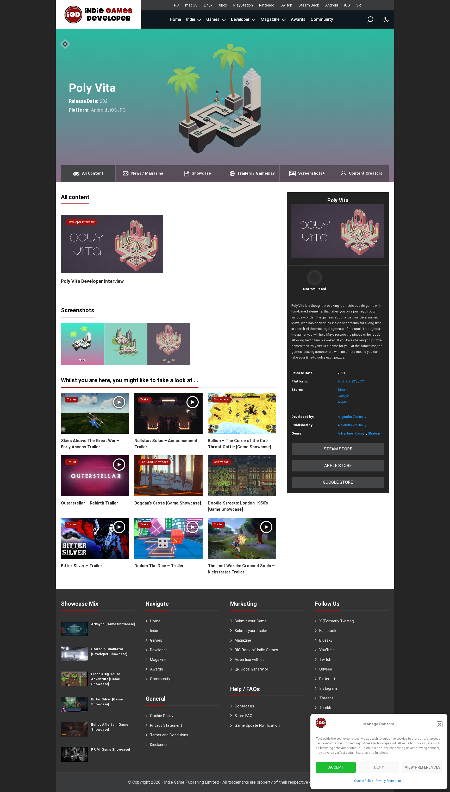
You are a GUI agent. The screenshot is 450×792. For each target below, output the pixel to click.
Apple (342, 402)
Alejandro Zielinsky (352, 417)
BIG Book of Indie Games (256, 650)
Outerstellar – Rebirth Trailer (89, 503)
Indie (190, 19)
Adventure (345, 433)
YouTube (327, 650)
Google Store (338, 482)
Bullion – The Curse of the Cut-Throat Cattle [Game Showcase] (239, 443)
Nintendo (266, 5)
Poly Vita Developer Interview (92, 281)
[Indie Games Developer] (98, 14)
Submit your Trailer (251, 630)
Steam (343, 390)
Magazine (270, 19)
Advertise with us (250, 659)
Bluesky (325, 640)
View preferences (423, 767)
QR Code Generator (251, 669)
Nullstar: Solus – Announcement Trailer (166, 443)
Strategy (374, 433)
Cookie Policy (363, 781)
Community (322, 19)
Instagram (328, 688)
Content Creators (365, 173)
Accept (335, 767)
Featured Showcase (154, 462)
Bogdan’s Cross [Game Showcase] (167, 503)
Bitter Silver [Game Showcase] (107, 701)
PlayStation (243, 5)
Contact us (244, 706)
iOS (347, 5)
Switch (286, 5)
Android (331, 5)
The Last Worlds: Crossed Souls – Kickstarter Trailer (241, 568)
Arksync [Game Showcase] (113, 624)
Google (343, 396)
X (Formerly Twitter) (336, 621)
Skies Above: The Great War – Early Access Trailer (90, 443)
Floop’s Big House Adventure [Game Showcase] (105, 679)
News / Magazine (147, 173)
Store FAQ (243, 715)
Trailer (71, 399)
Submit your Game (251, 621)
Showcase (201, 173)
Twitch (325, 659)
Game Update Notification (257, 725)
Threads (326, 698)
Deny (379, 767)
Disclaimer (159, 744)
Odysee (325, 669)
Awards (298, 19)
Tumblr (325, 707)
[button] (439, 724)
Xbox (223, 5)
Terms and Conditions (169, 735)
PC (176, 5)
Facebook (327, 630)
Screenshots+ (311, 173)
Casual (360, 433)
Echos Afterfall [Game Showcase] (109, 727)
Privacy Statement (388, 781)
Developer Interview (81, 222)
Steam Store (338, 448)
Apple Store (338, 465)
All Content (92, 173)
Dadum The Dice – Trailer (159, 565)
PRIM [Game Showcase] (110, 749)
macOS (191, 5)
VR (358, 5)
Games (213, 19)
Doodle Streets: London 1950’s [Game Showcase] (238, 506)
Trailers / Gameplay (256, 173)
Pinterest (327, 678)
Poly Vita (92, 88)
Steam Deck (308, 5)
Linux (208, 5)
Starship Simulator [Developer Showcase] (109, 651)
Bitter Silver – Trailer (81, 565)
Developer (240, 19)
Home (175, 19)
